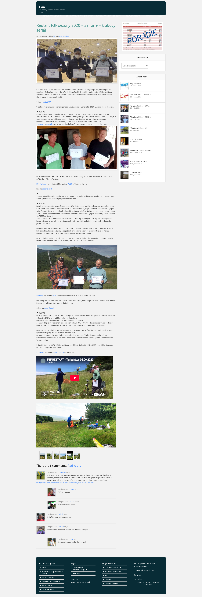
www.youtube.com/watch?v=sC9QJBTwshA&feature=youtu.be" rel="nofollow (65, 483)
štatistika (49, 124)
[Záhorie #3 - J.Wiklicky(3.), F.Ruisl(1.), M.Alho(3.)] (76, 172)
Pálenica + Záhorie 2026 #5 (140, 150)
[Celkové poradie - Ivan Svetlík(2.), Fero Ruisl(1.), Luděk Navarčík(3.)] (76, 85)
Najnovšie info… (136, 84)
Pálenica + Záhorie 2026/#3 (140, 117)
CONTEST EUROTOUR (113, 568)
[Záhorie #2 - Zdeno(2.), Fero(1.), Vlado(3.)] (76, 291)
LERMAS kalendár (111, 584)
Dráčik (61, 527)
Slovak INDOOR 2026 (138, 162)
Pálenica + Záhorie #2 (138, 128)
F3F (54, 36)
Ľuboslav (62, 472)
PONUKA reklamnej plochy (144, 570)
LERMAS (108, 580)
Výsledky (39, 296)
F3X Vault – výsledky (113, 572)
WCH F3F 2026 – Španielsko (141, 95)
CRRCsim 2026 (136, 173)
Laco (71, 539)
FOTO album (41, 184)
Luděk (72, 502)
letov (54, 296)
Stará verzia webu (140, 566)
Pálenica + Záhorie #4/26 (140, 106)
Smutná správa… (136, 139)
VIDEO (70, 184)
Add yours (74, 465)
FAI (106, 576)
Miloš (61, 514)
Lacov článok (47, 189)
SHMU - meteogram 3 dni (80, 582)
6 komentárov (64, 36)
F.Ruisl (72, 489)
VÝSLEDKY (47, 102)
